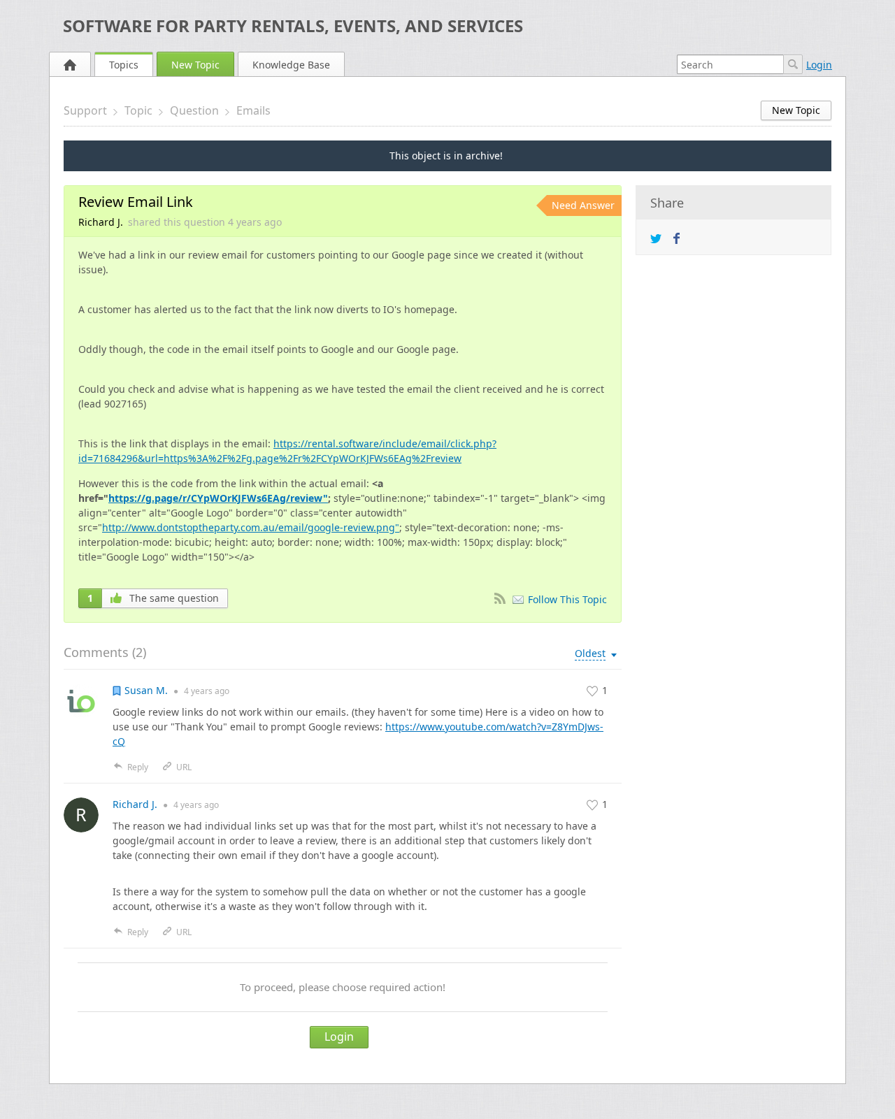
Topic (138, 110)
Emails (253, 110)
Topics (123, 64)
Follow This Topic (567, 599)
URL (184, 767)
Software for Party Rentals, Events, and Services (293, 25)
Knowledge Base (291, 64)
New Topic (195, 64)
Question (194, 110)
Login (819, 64)
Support (85, 110)
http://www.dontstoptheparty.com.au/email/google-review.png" (250, 527)
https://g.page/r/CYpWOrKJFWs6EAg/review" (218, 498)
